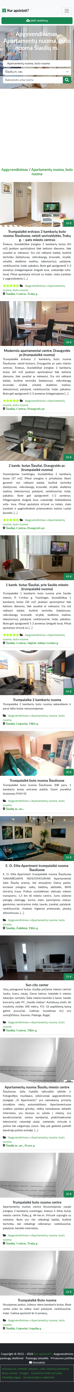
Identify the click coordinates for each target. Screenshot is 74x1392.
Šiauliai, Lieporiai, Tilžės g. (22, 723)
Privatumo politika (62, 1358)
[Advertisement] (37, 127)
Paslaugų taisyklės (37, 1358)
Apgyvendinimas (14, 170)
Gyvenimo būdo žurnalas (46, 1373)
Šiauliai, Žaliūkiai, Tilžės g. (22, 928)
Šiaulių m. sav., (15, 808)
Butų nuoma (9, 1373)
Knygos (24, 1373)
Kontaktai (38, 1362)
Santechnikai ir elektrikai (38, 1377)
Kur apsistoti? (17, 11)
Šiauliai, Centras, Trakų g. (22, 293)
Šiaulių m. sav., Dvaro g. (20, 1145)
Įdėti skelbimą (39, 20)
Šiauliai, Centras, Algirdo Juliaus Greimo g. (32, 642)
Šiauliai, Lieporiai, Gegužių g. (24, 1328)
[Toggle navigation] (67, 10)
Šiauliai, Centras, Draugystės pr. (25, 408)
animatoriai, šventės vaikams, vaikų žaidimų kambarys (35, 1368)
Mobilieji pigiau (11, 1377)
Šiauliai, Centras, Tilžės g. (21, 1030)
